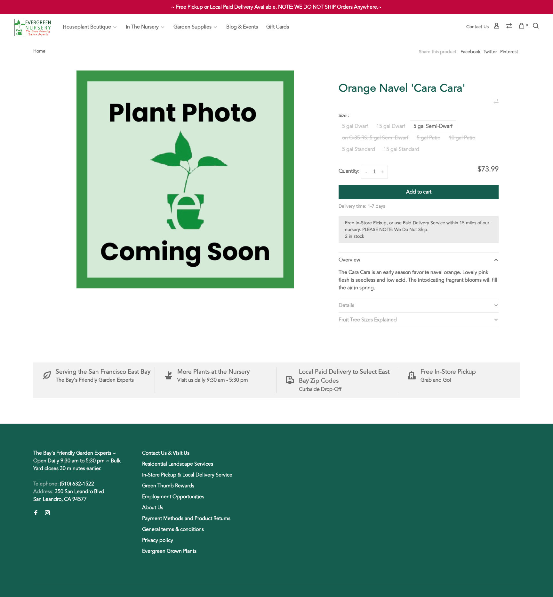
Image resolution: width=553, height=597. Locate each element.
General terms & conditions (173, 529)
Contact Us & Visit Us (165, 453)
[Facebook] (35, 513)
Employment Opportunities (173, 497)
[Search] (536, 26)
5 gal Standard (358, 149)
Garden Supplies (192, 27)
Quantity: (349, 171)
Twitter (490, 51)
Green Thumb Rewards (168, 486)
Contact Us (477, 26)
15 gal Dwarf (390, 126)
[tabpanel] (185, 179)
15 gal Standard (401, 149)
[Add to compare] (496, 102)
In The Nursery (142, 27)
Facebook (470, 51)
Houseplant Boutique (87, 27)
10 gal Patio (462, 138)
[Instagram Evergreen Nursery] (47, 513)
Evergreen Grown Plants (169, 551)
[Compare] (510, 26)
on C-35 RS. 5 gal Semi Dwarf (375, 138)
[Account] (497, 26)
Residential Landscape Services (177, 464)
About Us (152, 507)
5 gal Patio (428, 138)
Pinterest (509, 51)
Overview (349, 260)
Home (39, 51)
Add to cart (418, 192)
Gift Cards (277, 27)
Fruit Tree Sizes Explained (368, 320)
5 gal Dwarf (355, 126)
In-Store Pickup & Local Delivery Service (187, 475)
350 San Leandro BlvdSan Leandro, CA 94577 (68, 495)
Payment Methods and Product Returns (186, 518)
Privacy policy (157, 540)
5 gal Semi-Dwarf (433, 126)
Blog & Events (242, 27)
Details (346, 305)
